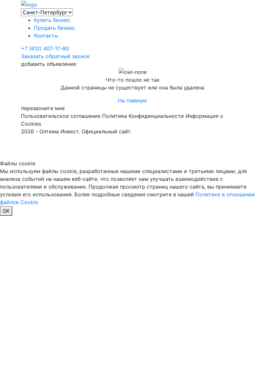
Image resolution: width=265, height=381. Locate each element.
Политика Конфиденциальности (143, 116)
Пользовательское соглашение (61, 116)
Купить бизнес (52, 20)
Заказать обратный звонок (55, 56)
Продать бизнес (54, 28)
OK (6, 211)
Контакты (46, 35)
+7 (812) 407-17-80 (45, 48)
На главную (132, 100)
